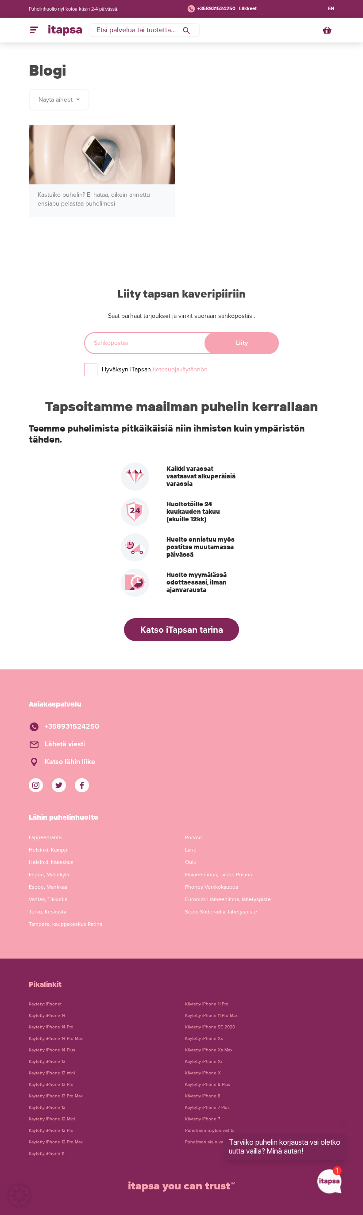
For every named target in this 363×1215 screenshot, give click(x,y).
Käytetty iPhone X (203, 1073)
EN (331, 8)
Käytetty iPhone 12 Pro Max (56, 1142)
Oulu (191, 862)
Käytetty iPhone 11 (46, 1153)
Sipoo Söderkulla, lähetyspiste (221, 911)
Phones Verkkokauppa (211, 887)
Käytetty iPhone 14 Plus (52, 1050)
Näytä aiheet (56, 99)
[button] (19, 1195)
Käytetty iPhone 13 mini (52, 1073)
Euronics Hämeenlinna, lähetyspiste (228, 899)
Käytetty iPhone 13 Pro (51, 1084)
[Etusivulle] (65, 30)
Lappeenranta (45, 837)
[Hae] (186, 30)
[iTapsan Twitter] (59, 785)
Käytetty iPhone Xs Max (208, 1050)
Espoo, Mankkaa (48, 887)
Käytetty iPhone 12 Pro (51, 1130)
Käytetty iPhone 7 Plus (207, 1107)
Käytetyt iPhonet (45, 1004)
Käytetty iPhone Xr (203, 1061)
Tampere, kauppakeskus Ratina (65, 924)
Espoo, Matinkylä (49, 874)
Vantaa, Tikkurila (48, 899)
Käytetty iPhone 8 (202, 1096)
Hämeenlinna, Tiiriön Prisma (218, 874)
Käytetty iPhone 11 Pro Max (211, 1015)
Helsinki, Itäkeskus (51, 862)
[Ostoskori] (328, 30)
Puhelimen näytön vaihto (210, 1130)
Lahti (191, 849)
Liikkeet (248, 8)
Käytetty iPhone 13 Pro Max (56, 1096)
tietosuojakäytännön (180, 369)
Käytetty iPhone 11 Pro (206, 1004)
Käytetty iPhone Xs (204, 1038)
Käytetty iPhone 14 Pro (51, 1027)
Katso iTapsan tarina (181, 629)
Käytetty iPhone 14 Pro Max (56, 1038)
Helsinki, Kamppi (49, 849)
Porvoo (193, 837)
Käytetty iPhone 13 (47, 1061)
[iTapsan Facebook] (82, 785)
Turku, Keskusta (47, 911)
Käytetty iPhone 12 (47, 1107)
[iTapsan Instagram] (36, 785)
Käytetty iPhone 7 (202, 1119)
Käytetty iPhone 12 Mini (52, 1119)
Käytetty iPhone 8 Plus (207, 1084)
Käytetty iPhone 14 (47, 1015)
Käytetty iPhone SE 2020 (210, 1027)
